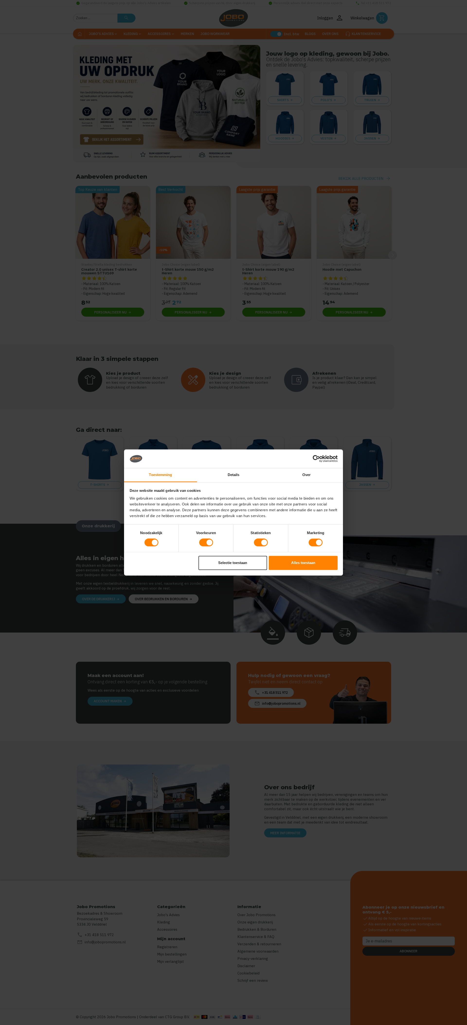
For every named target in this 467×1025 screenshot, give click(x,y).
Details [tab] (234, 475)
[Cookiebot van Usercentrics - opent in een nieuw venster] (316, 458)
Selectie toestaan (232, 563)
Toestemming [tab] (160, 475)
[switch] (206, 543)
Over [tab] (306, 475)
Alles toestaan (303, 563)
